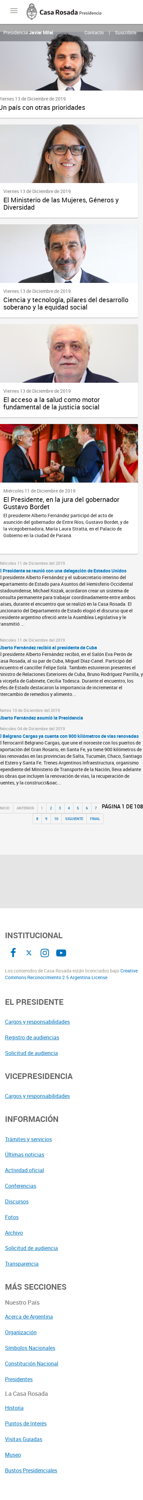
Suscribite (125, 32)
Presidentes (19, 1379)
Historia (14, 1407)
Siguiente (74, 818)
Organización (21, 1332)
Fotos (12, 1217)
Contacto (94, 32)
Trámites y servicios (28, 1139)
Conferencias (20, 1185)
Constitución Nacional (31, 1363)
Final (95, 818)
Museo (13, 1454)
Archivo (14, 1232)
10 (56, 818)
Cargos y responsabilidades (37, 1021)
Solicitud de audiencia (31, 1053)
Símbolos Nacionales (30, 1348)
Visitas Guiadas (23, 1439)
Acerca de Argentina (29, 1316)
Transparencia (22, 1263)
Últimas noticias (24, 1154)
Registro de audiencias (32, 1037)
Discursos (17, 1201)
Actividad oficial (24, 1170)
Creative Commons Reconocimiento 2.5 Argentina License (71, 974)
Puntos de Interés (26, 1423)
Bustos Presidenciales (31, 1470)
